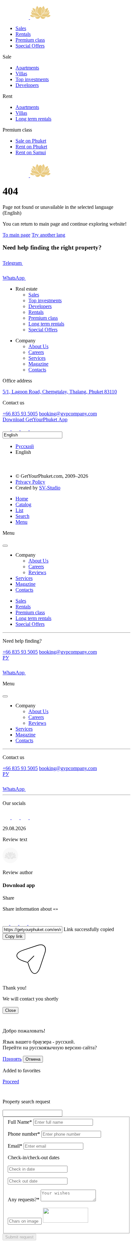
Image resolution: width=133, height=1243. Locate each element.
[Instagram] (7, 428)
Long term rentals (33, 119)
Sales (20, 28)
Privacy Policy (30, 482)
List (19, 510)
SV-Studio (49, 487)
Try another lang (48, 235)
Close (10, 1010)
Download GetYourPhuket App (35, 419)
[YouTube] (33, 428)
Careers (36, 352)
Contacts (37, 369)
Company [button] (25, 555)
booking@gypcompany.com (68, 413)
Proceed (11, 1081)
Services (37, 358)
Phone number (24, 1134)
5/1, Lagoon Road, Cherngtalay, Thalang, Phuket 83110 (60, 391)
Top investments (32, 79)
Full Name (20, 1122)
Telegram (13, 263)
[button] (7, 977)
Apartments (27, 67)
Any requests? (23, 1199)
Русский (24, 446)
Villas (21, 73)
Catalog (23, 504)
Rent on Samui (30, 152)
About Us (38, 346)
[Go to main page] (27, 17)
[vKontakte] (25, 428)
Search (22, 516)
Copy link (14, 936)
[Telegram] (16, 428)
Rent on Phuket (31, 146)
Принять (12, 1059)
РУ (6, 657)
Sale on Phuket (30, 141)
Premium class (30, 40)
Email (15, 1146)
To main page (16, 235)
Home (21, 498)
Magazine (38, 364)
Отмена (33, 1059)
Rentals (23, 34)
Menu (21, 522)
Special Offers (30, 45)
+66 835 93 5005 (20, 413)
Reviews (37, 572)
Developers (27, 85)
